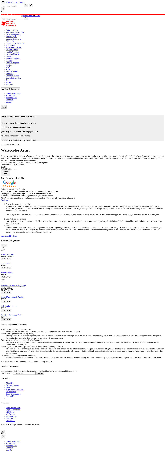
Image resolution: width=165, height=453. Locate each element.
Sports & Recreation (13, 78)
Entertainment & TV (14, 48)
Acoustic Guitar (7, 272)
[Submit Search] (26, 5)
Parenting (9, 74)
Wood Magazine (7, 254)
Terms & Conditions (13, 394)
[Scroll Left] (2, 245)
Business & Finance (13, 39)
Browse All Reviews (9, 236)
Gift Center (10, 412)
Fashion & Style (12, 50)
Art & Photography (13, 35)
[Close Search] (31, 5)
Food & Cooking (12, 52)
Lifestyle (9, 61)
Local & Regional (12, 63)
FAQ (8, 387)
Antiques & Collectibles (15, 32)
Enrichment (10, 45)
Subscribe (39, 373)
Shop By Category (11, 89)
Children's (10, 41)
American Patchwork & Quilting (13, 286)
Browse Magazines (13, 408)
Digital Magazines (13, 410)
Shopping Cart (11, 416)
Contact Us (10, 396)
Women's (9, 84)
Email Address (6, 373)
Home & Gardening (13, 58)
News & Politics (12, 71)
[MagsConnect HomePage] (15, 2)
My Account (10, 414)
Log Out (9, 450)
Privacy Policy (11, 392)
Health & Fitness (12, 54)
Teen (8, 80)
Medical (9, 65)
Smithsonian (5, 263)
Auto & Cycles (11, 37)
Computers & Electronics (15, 43)
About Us (9, 383)
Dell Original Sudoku (9, 306)
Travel (8, 82)
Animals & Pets (12, 30)
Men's (8, 67)
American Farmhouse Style (11, 315)
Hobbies (9, 56)
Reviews (4, 200)
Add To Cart (6, 259)
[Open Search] (3, 9)
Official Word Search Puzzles (12, 297)
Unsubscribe (10, 421)
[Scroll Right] (5, 245)
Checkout (9, 418)
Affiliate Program (12, 385)
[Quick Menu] (3, 2)
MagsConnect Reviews (15, 390)
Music (8, 69)
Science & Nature (12, 76)
